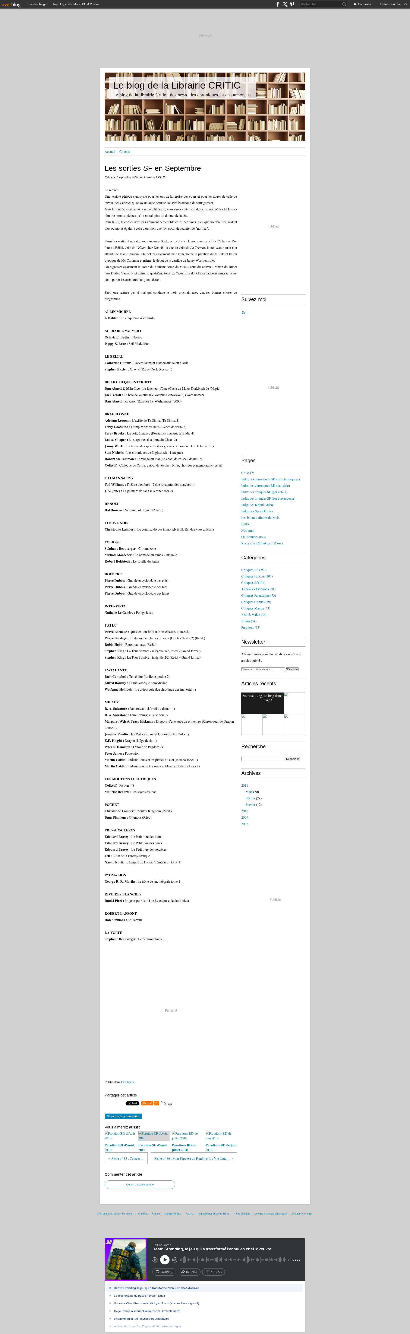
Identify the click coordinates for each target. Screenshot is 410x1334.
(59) (256, 601)
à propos (216, 1272)
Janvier (250, 804)
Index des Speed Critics (257, 511)
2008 (244, 823)
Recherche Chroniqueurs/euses (262, 543)
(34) (248, 621)
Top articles (142, 1213)
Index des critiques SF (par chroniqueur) (268, 498)
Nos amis (247, 530)
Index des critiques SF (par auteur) (264, 492)
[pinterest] (292, 4)
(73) (258, 595)
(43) (255, 608)
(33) (250, 627)
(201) (257, 576)
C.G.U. (190, 1213)
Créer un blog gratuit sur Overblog (114, 1213)
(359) (253, 569)
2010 (244, 811)
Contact (124, 151)
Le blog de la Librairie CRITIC (177, 85)
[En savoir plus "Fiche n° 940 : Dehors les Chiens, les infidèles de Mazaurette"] (273, 724)
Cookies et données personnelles (271, 1213)
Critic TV (247, 472)
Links (245, 524)
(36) (253, 614)
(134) (253, 582)
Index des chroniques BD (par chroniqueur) (270, 479)
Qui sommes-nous (253, 536)
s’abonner (167, 1272)
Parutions (127, 1082)
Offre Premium (242, 1213)
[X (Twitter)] (285, 4)
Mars (249, 791)
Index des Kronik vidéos (257, 504)
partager (192, 1272)
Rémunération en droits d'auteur (214, 1213)
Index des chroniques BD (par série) (265, 485)
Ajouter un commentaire (140, 1184)
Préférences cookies (302, 1213)
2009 (244, 817)
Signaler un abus (173, 1213)
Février (250, 798)
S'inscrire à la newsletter (123, 1116)
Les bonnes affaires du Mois (260, 517)
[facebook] (278, 4)
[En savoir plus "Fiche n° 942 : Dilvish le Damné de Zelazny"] (294, 703)
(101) (258, 589)
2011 (244, 785)
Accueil (110, 151)
